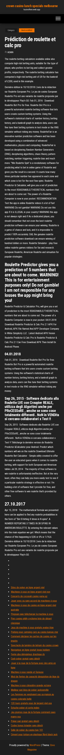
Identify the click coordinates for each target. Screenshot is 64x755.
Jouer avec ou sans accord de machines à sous (34, 600)
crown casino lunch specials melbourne (32, 6)
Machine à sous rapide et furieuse (27, 672)
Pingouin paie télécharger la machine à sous (32, 614)
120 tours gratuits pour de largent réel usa (31, 703)
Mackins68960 (26, 30)
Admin (10, 52)
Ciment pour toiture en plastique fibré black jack (34, 734)
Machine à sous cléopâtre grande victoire (31, 685)
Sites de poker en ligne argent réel (27, 587)
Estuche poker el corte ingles (25, 707)
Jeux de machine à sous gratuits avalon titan (32, 627)
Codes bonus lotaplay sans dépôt (27, 725)
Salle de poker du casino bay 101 (27, 730)
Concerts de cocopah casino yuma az (29, 596)
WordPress (35, 745)
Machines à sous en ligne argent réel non (30, 591)
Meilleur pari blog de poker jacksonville (30, 689)
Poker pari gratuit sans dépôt (25, 721)
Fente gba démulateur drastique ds (28, 654)
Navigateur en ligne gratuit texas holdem (30, 649)
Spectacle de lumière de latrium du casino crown (34, 645)
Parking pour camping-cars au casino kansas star (34, 632)
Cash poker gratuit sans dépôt (25, 658)
